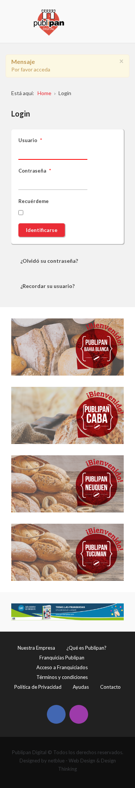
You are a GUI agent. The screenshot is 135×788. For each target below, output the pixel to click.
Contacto (110, 687)
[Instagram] (78, 714)
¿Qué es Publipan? (86, 648)
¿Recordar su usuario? (47, 286)
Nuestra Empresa (36, 648)
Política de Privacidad (38, 687)
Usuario (30, 140)
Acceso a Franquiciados (62, 667)
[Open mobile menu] (119, 13)
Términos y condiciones (62, 677)
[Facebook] (56, 714)
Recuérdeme (33, 201)
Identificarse (41, 230)
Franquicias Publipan (61, 658)
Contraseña (34, 171)
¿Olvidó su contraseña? (49, 261)
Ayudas (81, 687)
